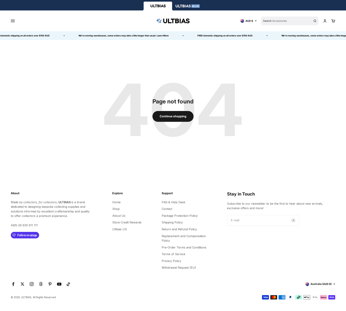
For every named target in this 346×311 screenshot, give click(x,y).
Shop (116, 209)
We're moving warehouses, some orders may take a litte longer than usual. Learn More (121, 35)
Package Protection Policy (180, 215)
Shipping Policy (172, 222)
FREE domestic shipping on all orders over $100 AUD (222, 35)
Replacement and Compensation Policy (184, 238)
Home (116, 202)
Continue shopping (173, 116)
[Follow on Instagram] (31, 284)
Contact (167, 209)
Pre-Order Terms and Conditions (184, 247)
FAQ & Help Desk (173, 202)
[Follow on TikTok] (68, 284)
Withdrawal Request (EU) (179, 267)
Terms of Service (173, 254)
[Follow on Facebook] (13, 284)
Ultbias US (119, 229)
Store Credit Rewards (126, 222)
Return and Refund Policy (179, 229)
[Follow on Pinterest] (50, 284)
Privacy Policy (171, 261)
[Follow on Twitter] (22, 284)
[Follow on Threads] (40, 284)
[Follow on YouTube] (59, 284)
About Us (118, 215)
